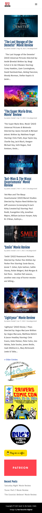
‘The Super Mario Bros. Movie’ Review (18, 113)
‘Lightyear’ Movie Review (19, 318)
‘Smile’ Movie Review (17, 247)
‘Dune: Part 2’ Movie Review (16, 490)
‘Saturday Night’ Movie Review (17, 485)
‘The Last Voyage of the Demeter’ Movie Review (18, 43)
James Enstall (11, 49)
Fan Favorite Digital (24, 510)
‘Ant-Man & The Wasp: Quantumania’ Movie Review (17, 182)
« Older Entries (11, 359)
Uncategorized (32, 49)
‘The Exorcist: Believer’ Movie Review (20, 494)
